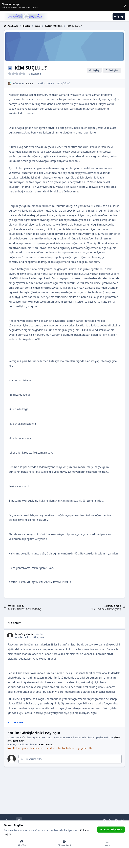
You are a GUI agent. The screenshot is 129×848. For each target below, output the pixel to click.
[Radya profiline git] (9, 83)
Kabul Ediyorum (113, 829)
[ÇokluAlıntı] (8, 722)
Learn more (6, 5)
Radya (29, 83)
